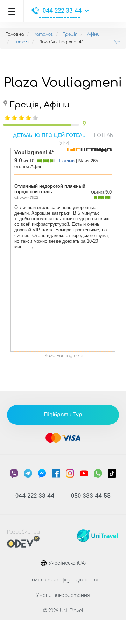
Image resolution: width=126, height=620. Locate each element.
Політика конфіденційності (63, 580)
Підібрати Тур (63, 414)
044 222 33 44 (62, 11)
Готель (103, 135)
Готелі (21, 42)
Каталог (43, 34)
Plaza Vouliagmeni (63, 355)
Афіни (93, 34)
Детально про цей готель (49, 135)
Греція (70, 34)
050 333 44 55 (91, 496)
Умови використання (63, 595)
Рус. (117, 42)
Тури (63, 143)
